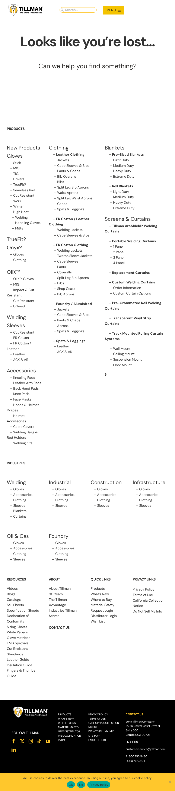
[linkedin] (14, 750)
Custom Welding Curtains (133, 282)
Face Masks (22, 399)
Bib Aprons (65, 294)
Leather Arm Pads (27, 383)
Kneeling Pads (24, 377)
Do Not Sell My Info (147, 611)
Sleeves (19, 505)
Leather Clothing (70, 154)
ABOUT (54, 579)
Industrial (60, 482)
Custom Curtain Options (132, 293)
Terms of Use (143, 595)
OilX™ (13, 272)
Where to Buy (101, 599)
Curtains (19, 516)
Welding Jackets (70, 230)
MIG (16, 168)
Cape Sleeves (67, 261)
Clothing (19, 260)
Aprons (63, 326)
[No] (170, 782)
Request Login (102, 610)
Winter (18, 206)
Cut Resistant (23, 195)
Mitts (19, 228)
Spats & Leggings (70, 209)
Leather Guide (18, 659)
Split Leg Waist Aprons (74, 198)
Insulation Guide (19, 665)
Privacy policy (98, 784)
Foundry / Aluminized (74, 304)
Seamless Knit (24, 190)
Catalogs (14, 599)
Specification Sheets (23, 610)
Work (17, 201)
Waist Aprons (67, 192)
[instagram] (31, 741)
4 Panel (119, 263)
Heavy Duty (122, 171)
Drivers (18, 179)
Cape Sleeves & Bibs (73, 165)
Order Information (127, 288)
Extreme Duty (123, 176)
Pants (61, 267)
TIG (16, 173)
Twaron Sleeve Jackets (74, 256)
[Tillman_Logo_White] (31, 707)
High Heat (21, 212)
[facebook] (14, 741)
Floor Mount (122, 365)
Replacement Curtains (131, 272)
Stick (17, 163)
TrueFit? (19, 184)
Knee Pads (21, 394)
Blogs (11, 594)
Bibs (60, 182)
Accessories (21, 370)
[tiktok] (39, 741)
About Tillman (60, 588)
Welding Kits (22, 443)
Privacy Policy (144, 589)
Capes (62, 204)
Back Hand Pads (26, 388)
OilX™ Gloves (23, 279)
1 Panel (118, 246)
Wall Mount (121, 348)
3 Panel (118, 257)
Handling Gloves (28, 223)
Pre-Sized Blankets (128, 154)
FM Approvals (17, 643)
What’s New (100, 594)
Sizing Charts (17, 627)
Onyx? (14, 247)
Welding (21, 217)
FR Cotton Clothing (72, 245)
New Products (23, 147)
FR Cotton (21, 337)
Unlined (19, 306)
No (81, 784)
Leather (19, 354)
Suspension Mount (127, 359)
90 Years (56, 594)
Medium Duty (123, 165)
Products (98, 588)
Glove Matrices (18, 638)
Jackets (63, 160)
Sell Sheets (15, 605)
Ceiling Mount (123, 354)
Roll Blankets (122, 186)
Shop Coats (66, 288)
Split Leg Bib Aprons (73, 187)
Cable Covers (23, 426)
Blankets (19, 511)
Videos (12, 588)
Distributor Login (104, 616)
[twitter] (22, 741)
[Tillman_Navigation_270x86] (26, 5)
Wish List (98, 621)
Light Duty (121, 160)
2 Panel (118, 252)
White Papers (17, 632)
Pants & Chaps (68, 171)
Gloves (18, 254)
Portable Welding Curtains (134, 241)
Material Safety (102, 605)
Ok (71, 784)
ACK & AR (20, 359)
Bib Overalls (66, 176)
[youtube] (48, 741)
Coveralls (64, 272)
